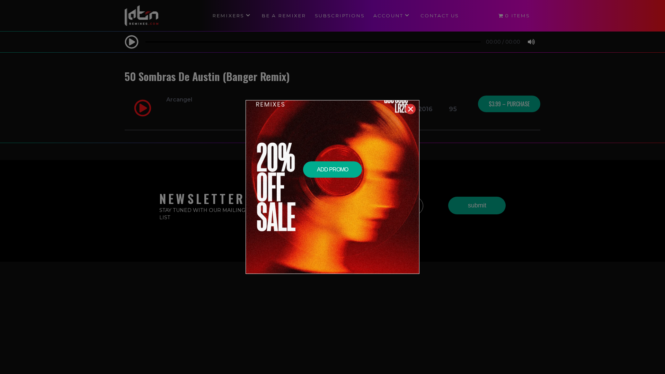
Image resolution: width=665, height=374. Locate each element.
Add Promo (332, 169)
